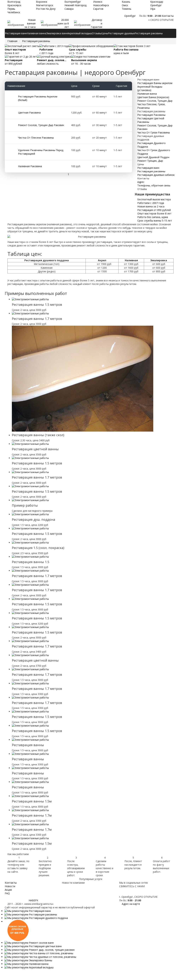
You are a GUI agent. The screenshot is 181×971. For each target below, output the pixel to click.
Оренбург (156, 5)
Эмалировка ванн (56, 33)
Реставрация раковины (149, 33)
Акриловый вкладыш (79, 33)
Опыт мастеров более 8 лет (154, 213)
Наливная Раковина (30, 166)
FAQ (7, 893)
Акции (8, 889)
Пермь (11, 8)
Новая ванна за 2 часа (150, 206)
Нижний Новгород (75, 5)
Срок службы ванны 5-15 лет (154, 220)
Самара (69, 8)
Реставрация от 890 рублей (154, 210)
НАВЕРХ (33, 900)
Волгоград (13, 1)
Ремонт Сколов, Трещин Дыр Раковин (41, 125)
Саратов (98, 8)
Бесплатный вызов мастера (154, 199)
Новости (10, 886)
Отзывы (96, 33)
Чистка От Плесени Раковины (36, 137)
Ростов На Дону (46, 8)
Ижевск (97, 1)
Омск (125, 5)
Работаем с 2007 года (150, 203)
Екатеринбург (73, 1)
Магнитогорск (44, 5)
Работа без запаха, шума (152, 217)
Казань (126, 1)
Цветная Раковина (29, 112)
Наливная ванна (36, 33)
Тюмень (126, 8)
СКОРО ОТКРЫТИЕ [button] (162, 20)
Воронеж (41, 1)
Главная (12, 41)
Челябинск (13, 12)
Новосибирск (101, 5)
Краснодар (156, 1)
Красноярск (14, 5)
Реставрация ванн (16, 33)
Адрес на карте (130, 904)
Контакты (168, 15)
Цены (104, 33)
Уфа (152, 8)
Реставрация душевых (121, 33)
